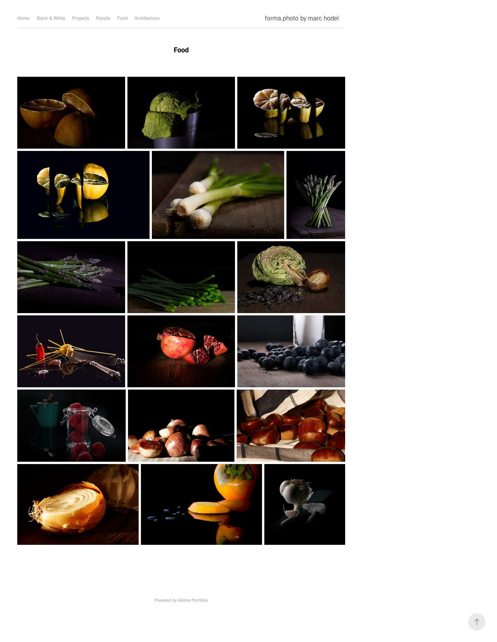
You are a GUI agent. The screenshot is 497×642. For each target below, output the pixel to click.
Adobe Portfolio (193, 600)
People (103, 18)
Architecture (147, 18)
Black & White (51, 18)
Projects (80, 18)
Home (23, 18)
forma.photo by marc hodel (302, 18)
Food (122, 18)
